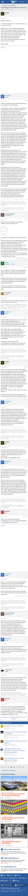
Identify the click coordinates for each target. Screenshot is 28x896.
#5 (26, 298)
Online (8, 727)
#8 (26, 406)
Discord (11, 875)
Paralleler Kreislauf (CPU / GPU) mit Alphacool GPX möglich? (14, 759)
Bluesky (18, 875)
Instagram (23, 878)
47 (3, 845)
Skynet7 (5, 744)
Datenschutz (19, 891)
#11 (26, 516)
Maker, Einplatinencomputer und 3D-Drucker (15, 735)
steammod (6, 753)
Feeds (4, 875)
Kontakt (8, 889)
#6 (26, 317)
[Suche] (26, 1)
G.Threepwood (22, 695)
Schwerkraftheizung (20, 300)
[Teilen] (25, 18)
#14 (26, 644)
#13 (26, 618)
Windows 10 (11, 753)
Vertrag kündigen (4, 891)
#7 (26, 367)
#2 (26, 101)
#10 (26, 466)
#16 (26, 704)
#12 (26, 579)
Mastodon (5, 880)
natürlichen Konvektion (9, 522)
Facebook (5, 878)
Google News (14, 878)
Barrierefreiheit (12, 891)
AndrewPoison (7, 735)
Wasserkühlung (11, 744)
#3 (26, 219)
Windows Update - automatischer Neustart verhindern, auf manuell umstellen (15, 750)
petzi (5, 727)
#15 (26, 675)
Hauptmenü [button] (2, 2)
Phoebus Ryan (7, 761)
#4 (26, 267)
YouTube (17, 880)
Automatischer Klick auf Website (13, 726)
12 (3, 797)
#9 (26, 447)
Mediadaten (13, 889)
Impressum (3, 889)
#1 (26, 18)
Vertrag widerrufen (21, 889)
